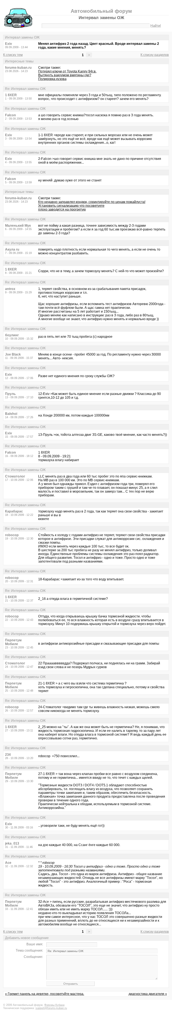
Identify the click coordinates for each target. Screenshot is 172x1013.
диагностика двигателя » (148, 994)
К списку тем (13, 55)
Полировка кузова (52, 79)
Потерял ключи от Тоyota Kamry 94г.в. (67, 71)
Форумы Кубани (54, 1005)
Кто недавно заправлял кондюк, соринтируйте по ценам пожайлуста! (91, 202)
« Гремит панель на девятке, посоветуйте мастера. (44, 994)
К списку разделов (155, 55)
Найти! (155, 25)
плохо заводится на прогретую (62, 209)
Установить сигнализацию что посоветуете (71, 205)
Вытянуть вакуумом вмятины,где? (64, 75)
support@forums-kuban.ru (51, 1008)
